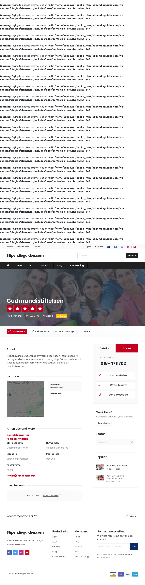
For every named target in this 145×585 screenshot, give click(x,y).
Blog (59, 265)
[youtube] (135, 247)
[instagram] (128, 247)
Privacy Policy (103, 557)
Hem (19, 265)
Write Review (18, 331)
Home (10, 246)
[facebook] (115, 247)
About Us (37, 246)
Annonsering (76, 265)
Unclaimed (61, 316)
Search (132, 255)
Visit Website (42, 331)
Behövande (17, 315)
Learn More (104, 423)
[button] (108, 246)
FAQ (31, 265)
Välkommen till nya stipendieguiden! (115, 477)
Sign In (88, 246)
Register (99, 246)
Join (134, 546)
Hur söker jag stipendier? (117, 465)
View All (133, 516)
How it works (23, 246)
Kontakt (45, 265)
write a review (50, 495)
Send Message (66, 331)
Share (86, 331)
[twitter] (122, 247)
